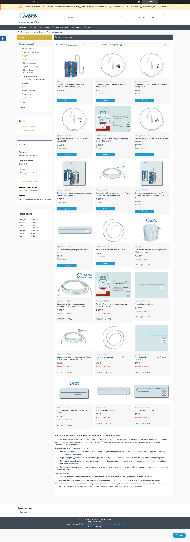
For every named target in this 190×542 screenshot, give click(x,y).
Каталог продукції (26, 44)
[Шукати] (122, 17)
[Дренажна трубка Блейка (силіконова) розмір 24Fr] (113, 65)
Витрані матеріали (60, 27)
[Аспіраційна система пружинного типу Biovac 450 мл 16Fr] (113, 119)
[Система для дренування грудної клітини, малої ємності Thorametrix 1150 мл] (151, 174)
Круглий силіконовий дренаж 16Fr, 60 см (112, 358)
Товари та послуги (29, 32)
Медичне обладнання (39, 27)
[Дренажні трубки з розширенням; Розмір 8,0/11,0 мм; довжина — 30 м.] (113, 174)
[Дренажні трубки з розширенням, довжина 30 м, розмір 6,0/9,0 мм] (74, 285)
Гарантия (23, 512)
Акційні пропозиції (29, 48)
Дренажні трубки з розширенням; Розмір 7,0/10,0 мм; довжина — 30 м (74, 358)
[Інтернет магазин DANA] (28, 15)
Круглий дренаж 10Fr (105, 410)
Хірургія (42, 32)
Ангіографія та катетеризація (33, 80)
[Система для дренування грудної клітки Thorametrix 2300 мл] (74, 174)
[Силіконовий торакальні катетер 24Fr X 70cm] (74, 391)
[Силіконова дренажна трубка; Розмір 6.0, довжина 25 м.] (151, 230)
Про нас (87, 27)
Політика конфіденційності (114, 524)
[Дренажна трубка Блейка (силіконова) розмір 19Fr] (151, 65)
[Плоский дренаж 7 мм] (151, 285)
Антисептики (27, 87)
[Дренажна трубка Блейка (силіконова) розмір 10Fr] (74, 119)
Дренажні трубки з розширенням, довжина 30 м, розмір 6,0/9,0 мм (71, 305)
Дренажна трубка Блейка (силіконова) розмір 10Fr (73, 140)
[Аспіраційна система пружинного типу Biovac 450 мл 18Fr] (113, 285)
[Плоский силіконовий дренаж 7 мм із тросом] (151, 338)
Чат (181, 535)
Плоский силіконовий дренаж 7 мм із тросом (150, 358)
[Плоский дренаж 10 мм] (151, 391)
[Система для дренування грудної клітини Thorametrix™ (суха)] (74, 65)
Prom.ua (107, 519)
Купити (67, 100)
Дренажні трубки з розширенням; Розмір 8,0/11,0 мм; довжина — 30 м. (113, 194)
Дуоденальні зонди (30, 67)
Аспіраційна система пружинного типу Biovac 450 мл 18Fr (112, 305)
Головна (22, 27)
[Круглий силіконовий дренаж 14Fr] (113, 230)
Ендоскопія (26, 98)
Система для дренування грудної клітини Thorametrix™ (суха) (71, 85)
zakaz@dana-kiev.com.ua (28, 182)
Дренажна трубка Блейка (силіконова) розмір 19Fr (151, 85)
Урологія (25, 83)
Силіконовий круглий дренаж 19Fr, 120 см (73, 251)
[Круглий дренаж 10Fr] (113, 391)
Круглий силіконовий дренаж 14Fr (110, 250)
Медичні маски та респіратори (30, 71)
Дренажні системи (30, 59)
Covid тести (26, 94)
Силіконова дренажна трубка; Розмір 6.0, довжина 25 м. (150, 251)
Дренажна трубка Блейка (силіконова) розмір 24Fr (112, 85)
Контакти (76, 27)
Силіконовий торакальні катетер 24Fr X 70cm (73, 411)
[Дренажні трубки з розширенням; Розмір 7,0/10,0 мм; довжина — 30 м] (74, 338)
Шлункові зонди (29, 63)
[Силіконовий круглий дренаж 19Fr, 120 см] (74, 230)
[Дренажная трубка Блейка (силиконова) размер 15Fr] (151, 119)
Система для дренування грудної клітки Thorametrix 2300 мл (74, 194)
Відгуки (22, 107)
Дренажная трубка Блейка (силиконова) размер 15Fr (152, 140)
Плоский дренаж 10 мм (144, 410)
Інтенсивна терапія (29, 76)
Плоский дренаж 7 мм (144, 304)
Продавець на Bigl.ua (95, 522)
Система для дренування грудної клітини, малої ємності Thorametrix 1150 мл (152, 195)
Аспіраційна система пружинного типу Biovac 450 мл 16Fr (112, 140)
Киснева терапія (28, 91)
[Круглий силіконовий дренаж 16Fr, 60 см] (113, 338)
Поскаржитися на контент (93, 524)
